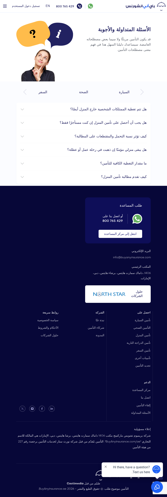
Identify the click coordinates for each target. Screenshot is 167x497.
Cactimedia (75, 483)
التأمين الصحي (142, 328)
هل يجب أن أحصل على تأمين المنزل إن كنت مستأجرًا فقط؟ (103, 123)
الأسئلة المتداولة (141, 413)
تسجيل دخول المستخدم (26, 6)
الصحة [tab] (83, 92)
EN (48, 6)
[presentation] (142, 92)
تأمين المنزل (143, 335)
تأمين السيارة (143, 320)
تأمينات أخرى (143, 358)
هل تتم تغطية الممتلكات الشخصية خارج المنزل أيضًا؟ (108, 109)
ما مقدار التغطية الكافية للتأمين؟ (123, 163)
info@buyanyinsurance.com (132, 257)
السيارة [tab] (124, 92)
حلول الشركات (49, 335)
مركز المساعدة (141, 390)
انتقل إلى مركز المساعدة (120, 234)
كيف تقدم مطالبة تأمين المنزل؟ (124, 177)
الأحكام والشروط (48, 328)
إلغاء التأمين (143, 405)
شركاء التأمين (96, 328)
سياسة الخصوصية (47, 320)
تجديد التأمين (143, 366)
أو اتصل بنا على (112, 218)
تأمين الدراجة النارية (139, 343)
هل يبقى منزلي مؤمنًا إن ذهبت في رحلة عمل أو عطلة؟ (107, 150)
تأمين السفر (143, 350)
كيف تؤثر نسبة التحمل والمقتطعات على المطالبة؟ (111, 136)
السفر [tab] (42, 92)
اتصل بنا (146, 397)
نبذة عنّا (100, 320)
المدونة (100, 335)
